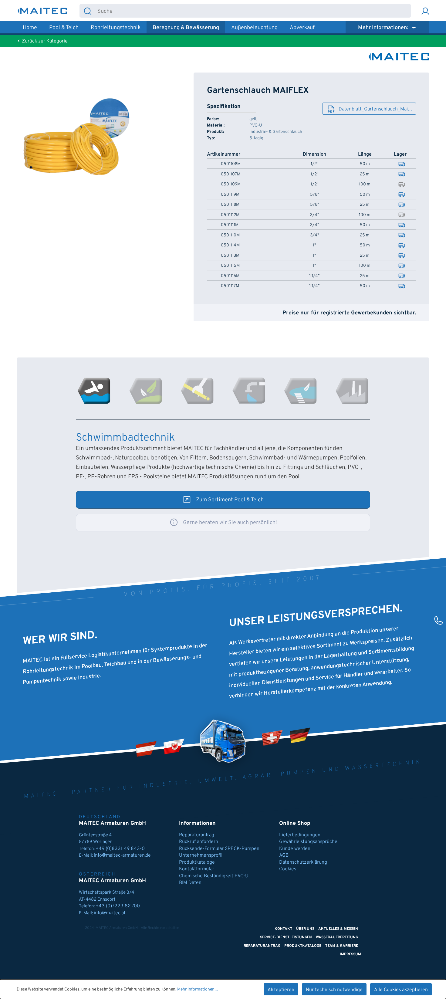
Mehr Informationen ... (197, 989)
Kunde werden (294, 849)
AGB (284, 855)
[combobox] (253, 11)
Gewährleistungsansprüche (308, 842)
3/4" (314, 215)
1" (314, 245)
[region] (81, 138)
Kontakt (283, 928)
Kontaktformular (196, 869)
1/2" (314, 164)
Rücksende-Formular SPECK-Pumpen (219, 849)
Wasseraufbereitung (337, 937)
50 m (365, 164)
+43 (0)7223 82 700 (118, 906)
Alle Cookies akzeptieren (401, 990)
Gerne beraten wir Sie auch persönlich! (230, 522)
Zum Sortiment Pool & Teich (230, 499)
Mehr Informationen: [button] (383, 27)
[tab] (94, 391)
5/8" (314, 195)
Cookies (287, 869)
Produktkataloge (197, 862)
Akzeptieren (281, 990)
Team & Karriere (341, 945)
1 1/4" (314, 276)
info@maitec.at (110, 913)
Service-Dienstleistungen (286, 937)
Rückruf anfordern (198, 842)
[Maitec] (399, 56)
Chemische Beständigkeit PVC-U (213, 876)
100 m (364, 184)
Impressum (350, 954)
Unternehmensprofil (200, 855)
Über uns (305, 928)
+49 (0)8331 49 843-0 (121, 849)
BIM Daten (190, 883)
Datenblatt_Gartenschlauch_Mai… (375, 109)
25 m (365, 174)
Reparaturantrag (196, 835)
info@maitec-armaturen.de (122, 855)
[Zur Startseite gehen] (42, 11)
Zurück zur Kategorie (44, 41)
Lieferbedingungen (299, 835)
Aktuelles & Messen (338, 928)
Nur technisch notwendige (334, 990)
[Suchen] (87, 11)
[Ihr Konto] (425, 10)
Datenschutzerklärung (303, 862)
